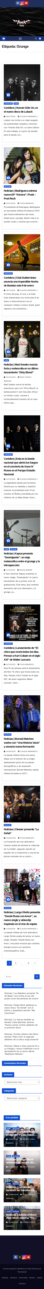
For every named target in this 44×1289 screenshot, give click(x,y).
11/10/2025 (11, 570)
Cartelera (8, 103)
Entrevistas (23, 1278)
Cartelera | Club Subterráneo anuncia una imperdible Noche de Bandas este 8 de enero (21, 281)
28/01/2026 (11, 116)
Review (32, 1278)
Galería (39, 1278)
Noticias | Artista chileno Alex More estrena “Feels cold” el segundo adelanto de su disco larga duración (21, 1037)
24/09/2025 (11, 751)
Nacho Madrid (25, 570)
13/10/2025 (11, 479)
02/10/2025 (11, 664)
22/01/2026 (11, 203)
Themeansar (22, 1272)
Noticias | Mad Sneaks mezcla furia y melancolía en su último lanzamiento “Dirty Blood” (21, 368)
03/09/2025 (11, 838)
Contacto (22, 1283)
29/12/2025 (11, 290)
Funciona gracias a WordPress (14, 1269)
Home (16, 103)
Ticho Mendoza (27, 203)
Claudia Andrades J (29, 116)
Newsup (35, 1269)
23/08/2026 (13, 1139)
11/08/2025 (11, 929)
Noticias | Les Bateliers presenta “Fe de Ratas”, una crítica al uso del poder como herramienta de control (21, 996)
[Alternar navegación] (20, 38)
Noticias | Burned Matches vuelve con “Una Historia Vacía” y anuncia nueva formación (22, 742)
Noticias (8, 186)
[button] (36, 38)
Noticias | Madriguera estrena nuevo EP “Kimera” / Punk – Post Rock (20, 194)
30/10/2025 (11, 377)
